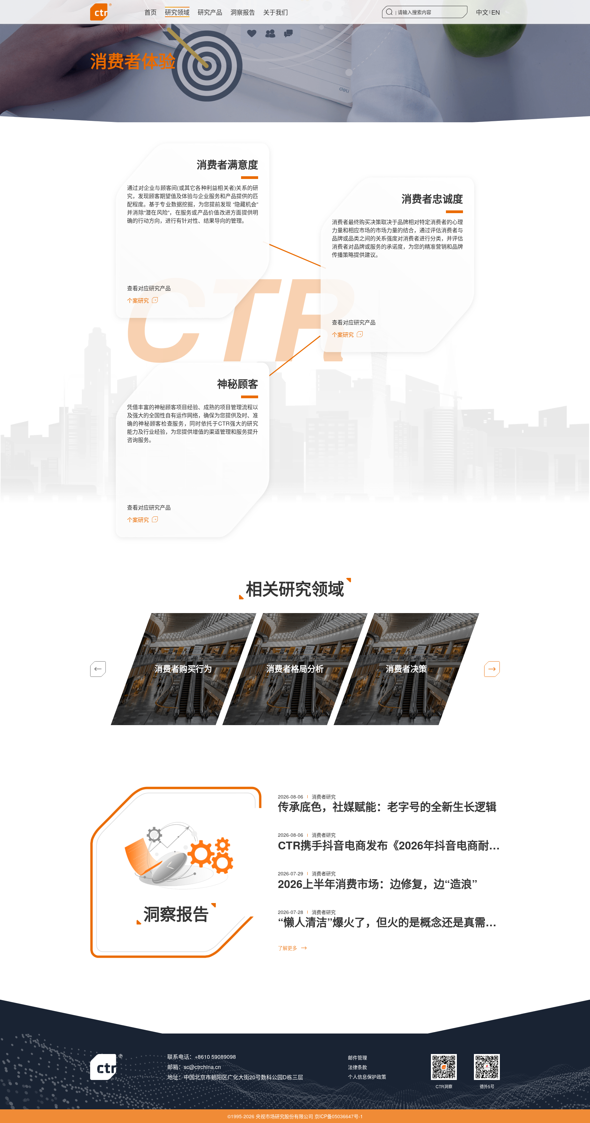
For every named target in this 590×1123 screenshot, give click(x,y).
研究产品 (210, 12)
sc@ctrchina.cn (202, 1067)
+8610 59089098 (215, 1056)
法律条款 (357, 1067)
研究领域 (177, 12)
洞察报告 (242, 12)
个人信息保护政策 (367, 1076)
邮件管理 (357, 1057)
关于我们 (275, 12)
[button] (492, 669)
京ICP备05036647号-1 (338, 1116)
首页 (150, 12)
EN (495, 12)
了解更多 (292, 947)
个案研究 (142, 300)
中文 (482, 12)
